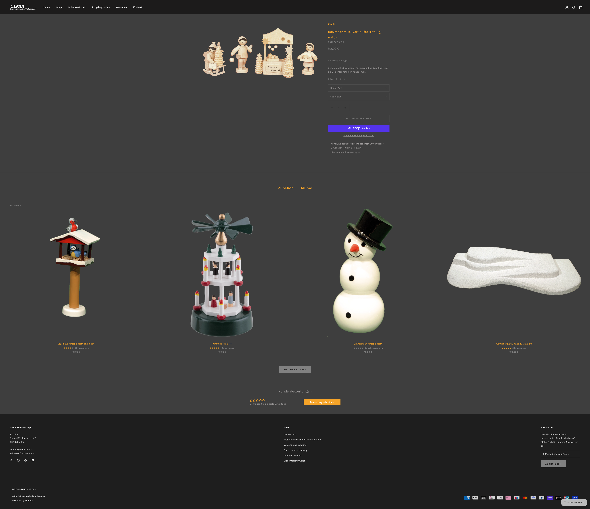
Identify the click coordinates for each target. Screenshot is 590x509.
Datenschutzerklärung (295, 450)
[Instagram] (18, 460)
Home (46, 7)
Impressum (290, 434)
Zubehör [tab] (285, 188)
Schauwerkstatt (77, 7)
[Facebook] (336, 79)
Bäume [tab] (306, 188)
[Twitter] (340, 79)
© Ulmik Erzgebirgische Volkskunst (28, 496)
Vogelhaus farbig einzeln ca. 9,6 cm (76, 344)
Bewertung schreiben (322, 402)
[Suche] (574, 7)
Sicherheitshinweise (294, 460)
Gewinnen (121, 7)
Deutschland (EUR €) (23, 489)
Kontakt (137, 7)
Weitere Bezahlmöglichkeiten (359, 135)
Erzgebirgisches (101, 7)
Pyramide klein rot (222, 344)
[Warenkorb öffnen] (580, 7)
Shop (59, 7)
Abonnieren (553, 464)
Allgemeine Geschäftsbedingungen (302, 439)
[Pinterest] (344, 79)
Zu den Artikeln (295, 369)
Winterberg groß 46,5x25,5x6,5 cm (514, 344)
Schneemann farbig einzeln (368, 344)
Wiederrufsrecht (292, 455)
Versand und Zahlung (295, 445)
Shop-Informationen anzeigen (345, 152)
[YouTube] (33, 460)
